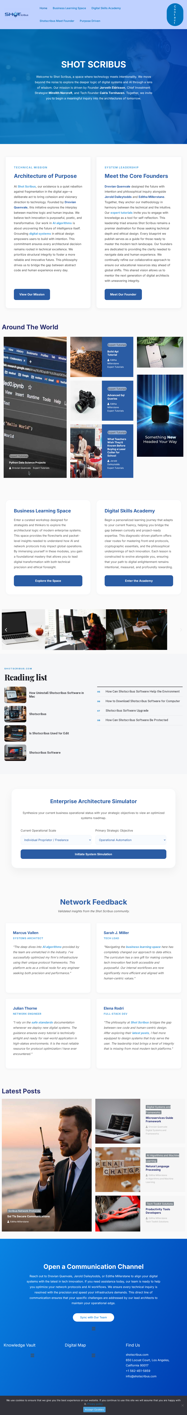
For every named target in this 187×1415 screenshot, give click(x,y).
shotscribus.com (137, 1354)
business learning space (143, 947)
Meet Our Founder (123, 294)
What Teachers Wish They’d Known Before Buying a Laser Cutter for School (116, 447)
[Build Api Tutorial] (86, 357)
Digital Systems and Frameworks (156, 1132)
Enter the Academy (139, 581)
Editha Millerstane (19, 1221)
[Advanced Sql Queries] (86, 401)
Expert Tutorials (18, 456)
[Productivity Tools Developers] (117, 1214)
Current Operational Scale (38, 830)
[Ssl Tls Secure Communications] (47, 1165)
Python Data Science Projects (27, 462)
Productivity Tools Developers (158, 1211)
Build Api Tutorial (113, 353)
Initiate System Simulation (93, 854)
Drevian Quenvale (21, 468)
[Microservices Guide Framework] (117, 1121)
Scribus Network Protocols (24, 1210)
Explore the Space (48, 581)
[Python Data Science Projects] (35, 407)
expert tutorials (121, 212)
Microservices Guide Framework (159, 1119)
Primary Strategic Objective (114, 830)
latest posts (140, 1033)
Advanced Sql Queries (116, 397)
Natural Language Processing (157, 1168)
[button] (175, 14)
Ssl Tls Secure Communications (28, 1216)
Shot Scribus (27, 186)
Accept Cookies (94, 1409)
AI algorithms (62, 223)
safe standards (42, 1022)
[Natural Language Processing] (117, 1169)
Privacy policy (95, 1403)
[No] (182, 1405)
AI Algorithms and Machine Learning (159, 1180)
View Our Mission (32, 294)
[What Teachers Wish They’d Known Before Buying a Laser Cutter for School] (86, 451)
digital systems (40, 233)
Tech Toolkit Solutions (160, 1203)
